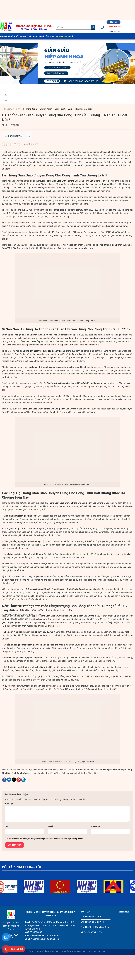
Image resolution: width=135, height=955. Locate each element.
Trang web (95, 826)
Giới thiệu (14, 36)
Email (51, 826)
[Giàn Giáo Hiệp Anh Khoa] (6, 27)
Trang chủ (5, 36)
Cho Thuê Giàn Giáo (28, 36)
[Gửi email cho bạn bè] (14, 779)
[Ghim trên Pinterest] (18, 779)
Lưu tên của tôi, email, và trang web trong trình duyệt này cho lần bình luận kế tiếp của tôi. (46, 839)
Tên (7, 826)
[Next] (11, 86)
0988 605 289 (114, 27)
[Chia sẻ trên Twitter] (9, 779)
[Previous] (4, 86)
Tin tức (63, 36)
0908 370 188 (114, 31)
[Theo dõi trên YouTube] (16, 936)
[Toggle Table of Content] (27, 136)
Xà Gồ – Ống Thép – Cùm (49, 36)
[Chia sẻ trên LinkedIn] (23, 779)
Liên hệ (70, 36)
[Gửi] (93, 27)
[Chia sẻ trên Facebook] (4, 779)
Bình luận (9, 804)
